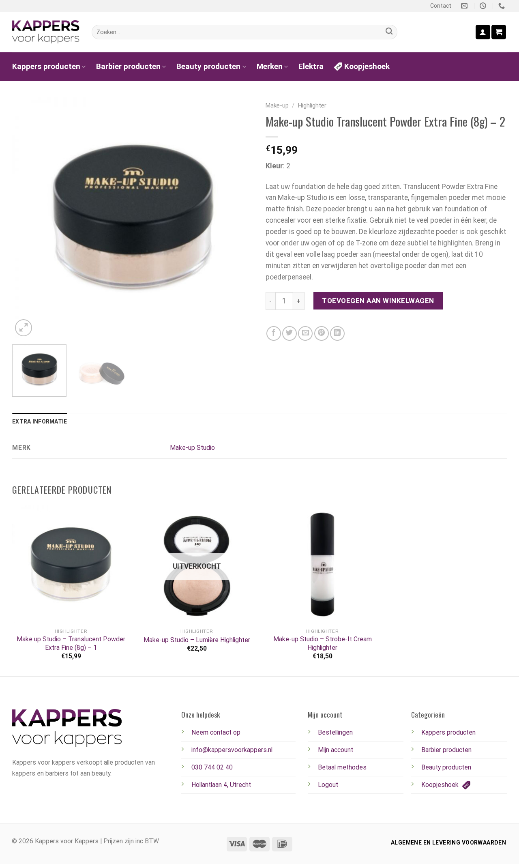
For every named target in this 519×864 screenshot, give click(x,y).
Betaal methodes (342, 767)
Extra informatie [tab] (39, 421)
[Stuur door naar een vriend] (305, 333)
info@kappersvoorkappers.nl (231, 750)
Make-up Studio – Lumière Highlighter (197, 640)
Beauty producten (208, 66)
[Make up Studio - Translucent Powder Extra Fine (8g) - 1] (71, 564)
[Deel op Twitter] (289, 333)
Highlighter (312, 105)
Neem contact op (215, 732)
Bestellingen (335, 732)
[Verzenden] (389, 32)
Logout (328, 785)
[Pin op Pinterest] (321, 333)
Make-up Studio (192, 447)
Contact (440, 5)
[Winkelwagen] (498, 32)
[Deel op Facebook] (273, 333)
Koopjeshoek (367, 66)
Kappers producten (46, 66)
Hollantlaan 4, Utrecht (221, 785)
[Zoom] (23, 327)
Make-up (277, 105)
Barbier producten (128, 66)
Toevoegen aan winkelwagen (378, 301)
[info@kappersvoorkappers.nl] (465, 6)
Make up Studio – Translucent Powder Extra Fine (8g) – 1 (71, 643)
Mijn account (335, 750)
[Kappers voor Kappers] (45, 32)
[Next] (238, 217)
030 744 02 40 (212, 767)
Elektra (311, 66)
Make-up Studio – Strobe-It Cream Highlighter (322, 643)
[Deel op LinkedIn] (337, 333)
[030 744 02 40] (502, 6)
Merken (270, 66)
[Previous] (27, 217)
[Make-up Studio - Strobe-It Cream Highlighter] (322, 564)
